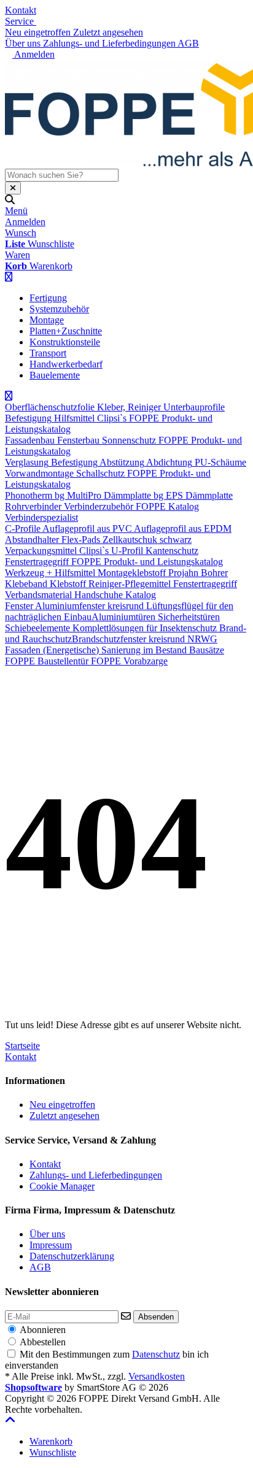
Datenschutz (156, 1354)
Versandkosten (156, 1376)
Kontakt (20, 10)
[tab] (50, 1441)
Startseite (22, 1045)
